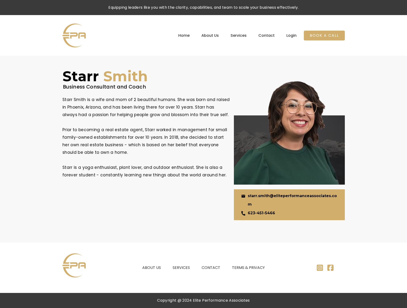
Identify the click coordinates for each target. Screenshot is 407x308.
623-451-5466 (261, 213)
